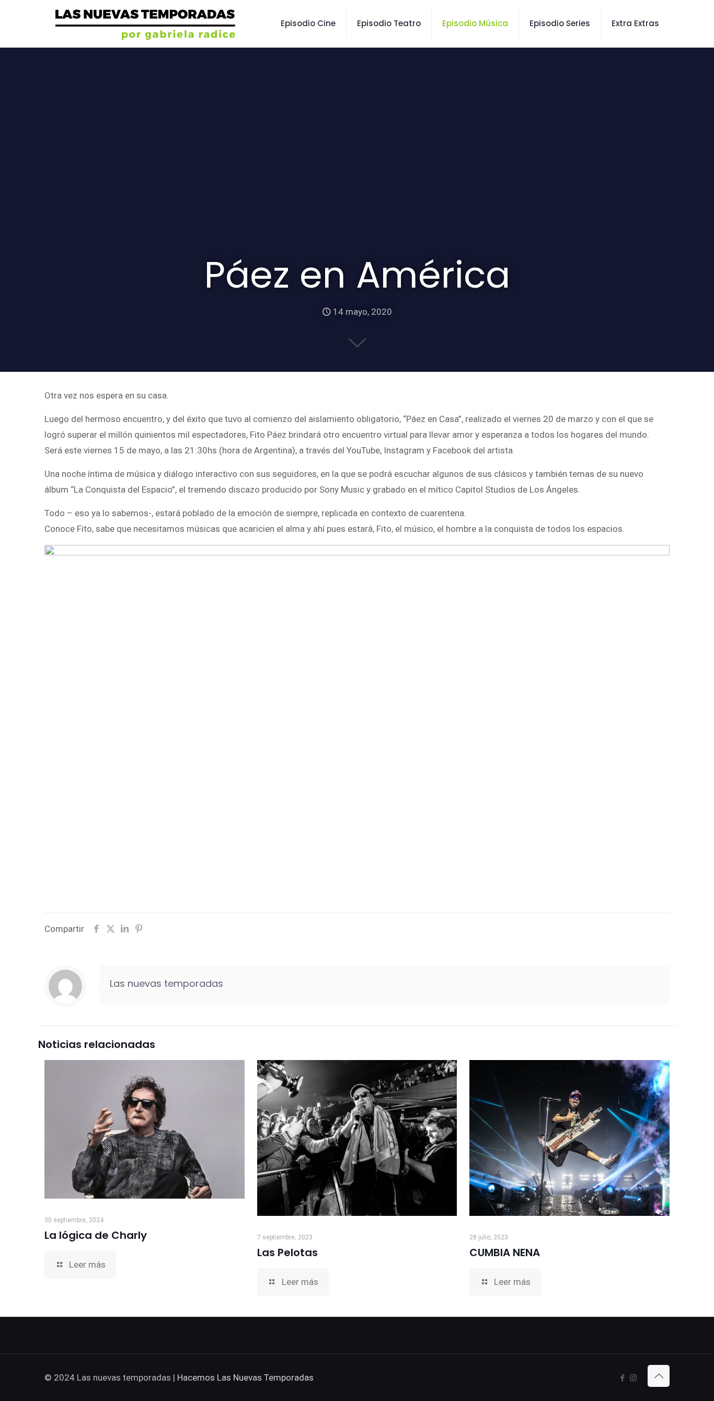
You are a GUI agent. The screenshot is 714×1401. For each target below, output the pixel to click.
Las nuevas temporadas (166, 983)
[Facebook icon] (622, 1378)
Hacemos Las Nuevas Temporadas (245, 1377)
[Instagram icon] (633, 1378)
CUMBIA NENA (504, 1252)
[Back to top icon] (659, 1376)
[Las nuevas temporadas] (145, 23)
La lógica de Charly (95, 1235)
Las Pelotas (287, 1252)
